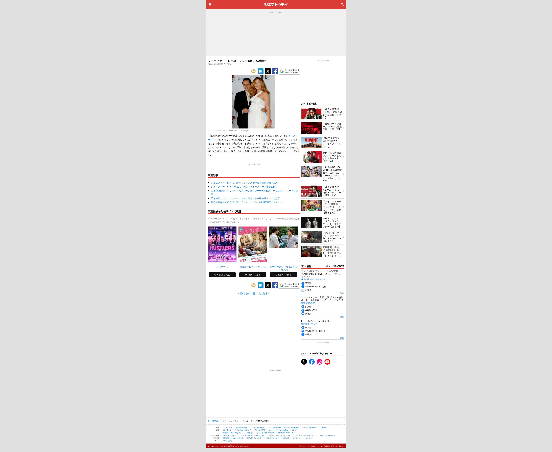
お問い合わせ (302, 446)
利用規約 (327, 446)
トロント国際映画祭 (257, 427)
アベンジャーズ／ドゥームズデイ (253, 435)
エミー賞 (323, 427)
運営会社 (341, 446)
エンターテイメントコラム (278, 430)
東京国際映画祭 (241, 427)
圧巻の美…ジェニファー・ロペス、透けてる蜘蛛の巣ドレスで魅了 (245, 198)
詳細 (342, 293)
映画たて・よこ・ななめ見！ (233, 432)
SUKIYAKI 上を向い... (230, 435)
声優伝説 (250, 432)
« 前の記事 (243, 293)
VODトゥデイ (227, 440)
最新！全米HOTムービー (286, 432)
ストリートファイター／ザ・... (305, 435)
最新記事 (226, 438)
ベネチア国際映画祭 (291, 427)
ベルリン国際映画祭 (309, 427)
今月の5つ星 (227, 430)
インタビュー (297, 438)
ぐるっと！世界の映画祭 (265, 432)
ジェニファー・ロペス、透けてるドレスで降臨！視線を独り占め (244, 182)
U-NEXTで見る (222, 274)
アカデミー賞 (227, 427)
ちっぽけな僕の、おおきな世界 (279, 435)
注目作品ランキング (272, 438)
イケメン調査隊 (259, 430)
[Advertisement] (276, 35)
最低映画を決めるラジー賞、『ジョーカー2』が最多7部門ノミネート (246, 202)
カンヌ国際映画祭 (274, 427)
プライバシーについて (315, 446)
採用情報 (334, 446)
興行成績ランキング (254, 438)
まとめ (294, 430)
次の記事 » (264, 293)
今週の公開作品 (238, 438)
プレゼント (310, 438)
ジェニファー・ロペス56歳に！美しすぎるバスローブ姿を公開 (243, 186)
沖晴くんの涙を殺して (327, 435)
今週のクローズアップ (243, 430)
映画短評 (286, 438)
